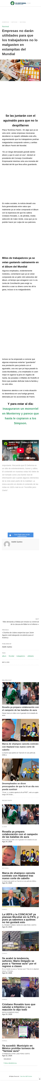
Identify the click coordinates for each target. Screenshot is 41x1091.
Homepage (5, 22)
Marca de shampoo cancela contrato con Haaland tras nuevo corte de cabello (20, 747)
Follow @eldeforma (10, 1063)
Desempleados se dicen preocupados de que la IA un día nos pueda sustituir (20, 786)
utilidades (30, 656)
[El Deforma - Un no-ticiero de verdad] (20, 3)
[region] (20, 12)
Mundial (11, 656)
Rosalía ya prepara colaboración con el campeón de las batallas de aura (20, 834)
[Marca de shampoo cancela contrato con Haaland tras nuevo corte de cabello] (20, 730)
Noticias (14, 22)
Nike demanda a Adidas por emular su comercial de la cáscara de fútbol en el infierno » (21, 623)
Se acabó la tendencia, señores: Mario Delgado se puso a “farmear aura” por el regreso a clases (19, 962)
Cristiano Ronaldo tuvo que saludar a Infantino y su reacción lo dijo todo (18, 1007)
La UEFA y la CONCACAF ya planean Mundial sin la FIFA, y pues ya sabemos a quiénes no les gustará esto (20, 918)
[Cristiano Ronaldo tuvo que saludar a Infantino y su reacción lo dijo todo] (20, 987)
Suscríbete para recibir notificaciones (22, 535)
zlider (4, 826)
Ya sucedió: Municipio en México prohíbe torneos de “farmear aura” (18, 1048)
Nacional (23, 22)
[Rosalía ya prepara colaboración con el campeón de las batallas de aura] (20, 693)
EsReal (4, 909)
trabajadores (21, 656)
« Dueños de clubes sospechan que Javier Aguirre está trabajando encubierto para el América (18, 635)
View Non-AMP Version (26, 1076)
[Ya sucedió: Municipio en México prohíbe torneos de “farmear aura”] (20, 1028)
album (4, 656)
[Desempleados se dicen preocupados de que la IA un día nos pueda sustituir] (20, 769)
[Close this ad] (39, 1079)
